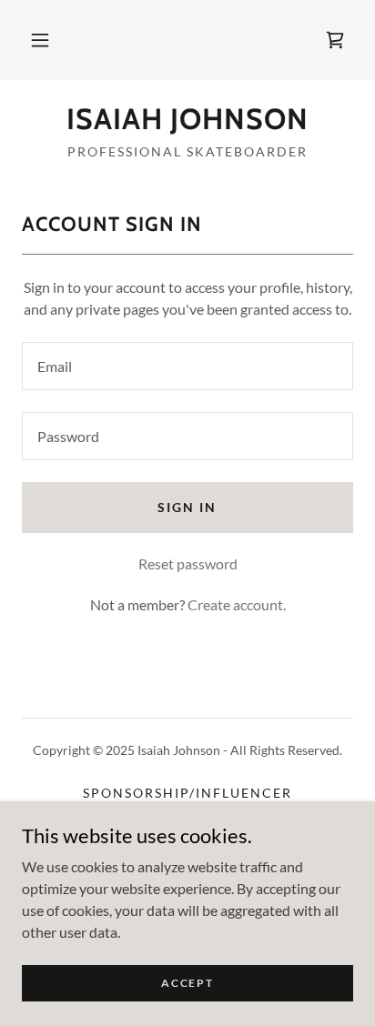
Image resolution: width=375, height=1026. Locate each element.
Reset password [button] (188, 563)
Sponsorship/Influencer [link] (187, 792)
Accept (187, 983)
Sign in (187, 507)
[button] (40, 40)
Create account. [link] (237, 604)
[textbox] (187, 366)
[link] (335, 40)
